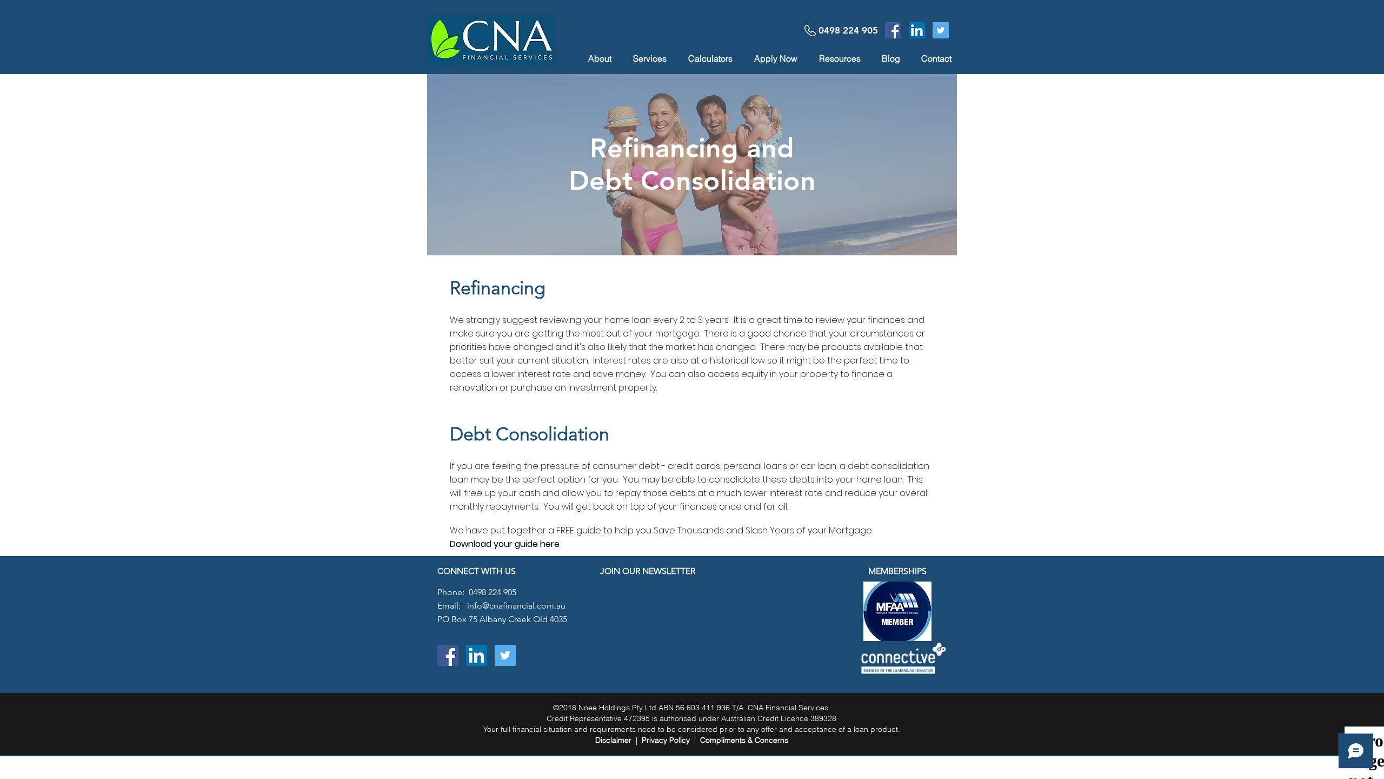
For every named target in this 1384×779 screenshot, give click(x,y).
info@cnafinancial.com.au (516, 605)
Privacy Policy (666, 740)
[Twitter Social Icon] (941, 30)
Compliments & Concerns (744, 740)
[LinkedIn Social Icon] (917, 30)
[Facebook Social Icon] (893, 30)
